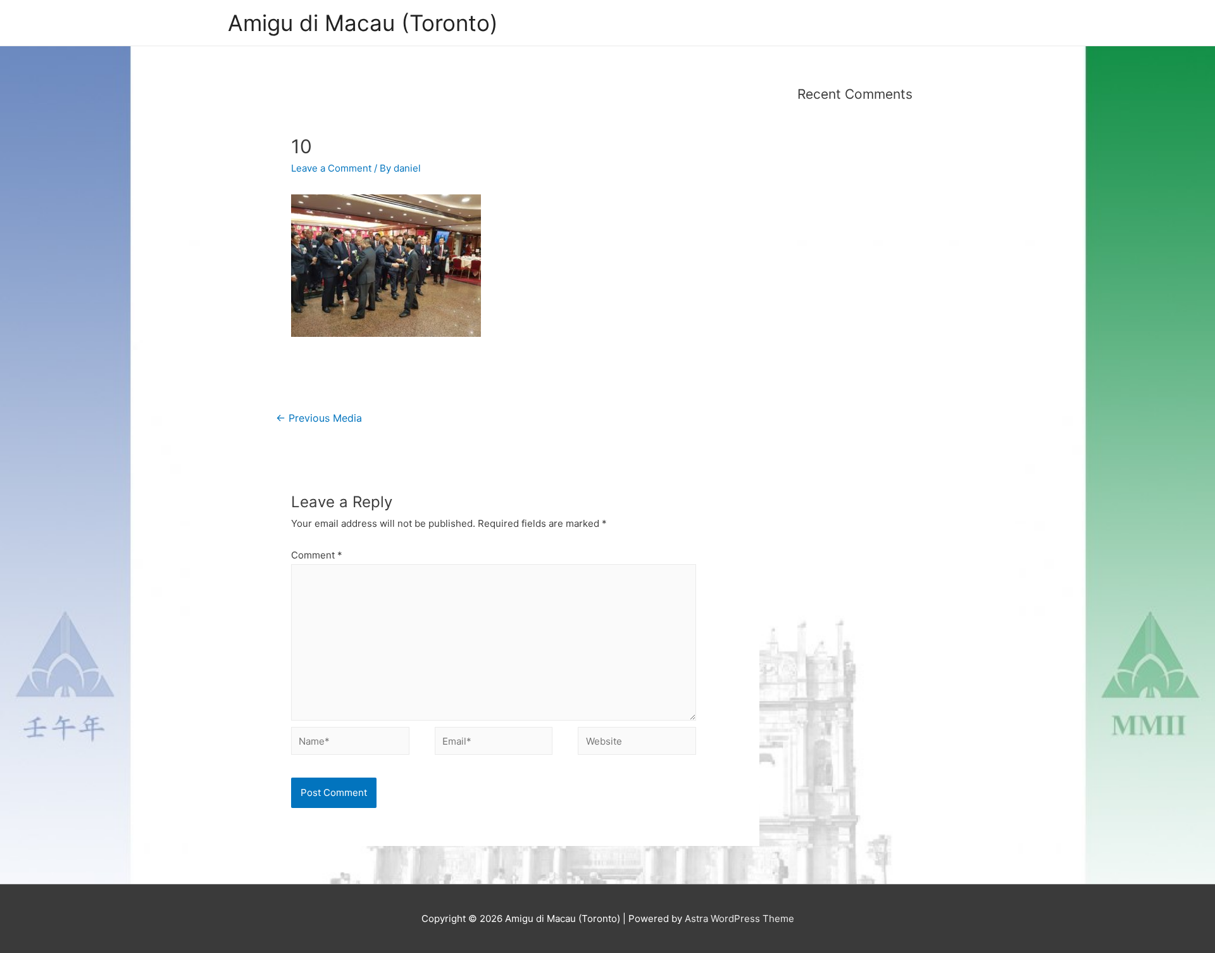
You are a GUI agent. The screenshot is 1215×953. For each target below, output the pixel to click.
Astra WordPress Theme (739, 918)
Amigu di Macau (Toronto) (363, 22)
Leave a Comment (331, 168)
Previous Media (319, 418)
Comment (316, 555)
